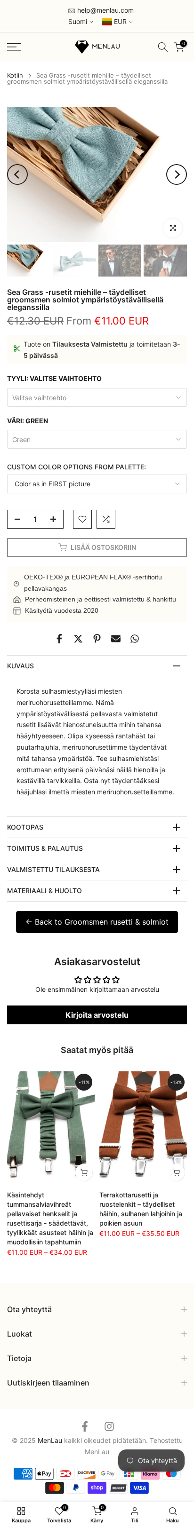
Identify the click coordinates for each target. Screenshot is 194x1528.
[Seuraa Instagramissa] (109, 1426)
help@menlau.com (104, 10)
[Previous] (17, 174)
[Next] (176, 174)
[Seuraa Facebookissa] (85, 1426)
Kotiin (15, 75)
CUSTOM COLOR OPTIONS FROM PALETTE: (76, 467)
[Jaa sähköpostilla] (116, 639)
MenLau (97, 1452)
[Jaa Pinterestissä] (97, 639)
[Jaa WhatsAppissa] (134, 639)
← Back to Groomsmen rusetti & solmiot (97, 921)
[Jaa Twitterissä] (78, 639)
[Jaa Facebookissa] (59, 639)
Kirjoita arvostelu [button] (97, 1015)
